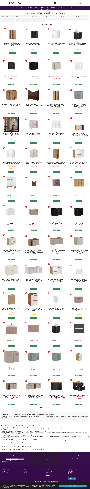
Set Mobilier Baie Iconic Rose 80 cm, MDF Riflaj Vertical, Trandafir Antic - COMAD (34, 338)
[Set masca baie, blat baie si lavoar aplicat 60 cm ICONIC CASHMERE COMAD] (11, 124)
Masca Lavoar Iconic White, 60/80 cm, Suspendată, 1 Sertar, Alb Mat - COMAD (11, 222)
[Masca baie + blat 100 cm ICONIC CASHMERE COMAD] (56, 241)
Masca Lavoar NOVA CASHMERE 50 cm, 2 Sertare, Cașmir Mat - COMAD (34, 163)
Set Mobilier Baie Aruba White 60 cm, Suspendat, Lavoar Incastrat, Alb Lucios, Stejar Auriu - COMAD (79, 163)
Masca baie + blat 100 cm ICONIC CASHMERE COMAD (56, 251)
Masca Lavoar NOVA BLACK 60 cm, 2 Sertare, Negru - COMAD (33, 76)
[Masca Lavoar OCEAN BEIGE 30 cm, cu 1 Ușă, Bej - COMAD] (79, 357)
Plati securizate (25, 471)
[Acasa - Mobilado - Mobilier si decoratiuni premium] (15, 3)
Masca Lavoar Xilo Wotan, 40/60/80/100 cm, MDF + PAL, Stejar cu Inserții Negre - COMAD (12, 44)
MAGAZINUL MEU (6, 469)
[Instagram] (47, 459)
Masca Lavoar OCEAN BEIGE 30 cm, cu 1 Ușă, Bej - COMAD (79, 367)
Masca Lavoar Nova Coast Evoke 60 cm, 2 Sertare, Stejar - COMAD (11, 105)
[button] (30, 487)
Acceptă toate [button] (73, 485)
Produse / (40, 12)
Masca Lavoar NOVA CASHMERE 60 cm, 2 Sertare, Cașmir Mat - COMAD (34, 134)
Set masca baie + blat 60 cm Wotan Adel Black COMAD (78, 396)
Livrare (3, 475)
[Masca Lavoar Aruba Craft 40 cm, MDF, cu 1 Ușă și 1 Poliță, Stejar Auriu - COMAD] (11, 299)
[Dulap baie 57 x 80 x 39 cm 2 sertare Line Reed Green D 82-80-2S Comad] (34, 357)
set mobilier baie (73, 447)
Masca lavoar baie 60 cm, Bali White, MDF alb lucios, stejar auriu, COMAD (11, 192)
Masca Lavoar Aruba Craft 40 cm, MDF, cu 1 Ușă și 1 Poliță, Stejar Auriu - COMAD (11, 309)
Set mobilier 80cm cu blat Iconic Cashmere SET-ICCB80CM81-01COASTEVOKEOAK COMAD (11, 396)
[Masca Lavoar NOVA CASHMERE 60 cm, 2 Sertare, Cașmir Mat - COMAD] (34, 124)
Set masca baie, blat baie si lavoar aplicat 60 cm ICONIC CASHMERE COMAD (11, 134)
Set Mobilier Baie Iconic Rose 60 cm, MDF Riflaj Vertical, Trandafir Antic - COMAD (79, 309)
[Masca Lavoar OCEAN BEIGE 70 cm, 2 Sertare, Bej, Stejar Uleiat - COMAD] (11, 241)
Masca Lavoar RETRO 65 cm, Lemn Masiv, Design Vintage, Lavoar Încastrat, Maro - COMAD (34, 193)
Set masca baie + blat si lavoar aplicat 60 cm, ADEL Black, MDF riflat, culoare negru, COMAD (78, 44)
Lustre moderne (49, 473)
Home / (37, 12)
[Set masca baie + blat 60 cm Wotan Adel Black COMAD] (79, 386)
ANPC (24, 475)
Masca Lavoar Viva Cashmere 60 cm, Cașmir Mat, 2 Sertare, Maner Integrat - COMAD (79, 251)
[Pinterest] (45, 459)
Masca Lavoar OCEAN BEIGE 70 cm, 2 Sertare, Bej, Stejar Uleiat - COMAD (11, 251)
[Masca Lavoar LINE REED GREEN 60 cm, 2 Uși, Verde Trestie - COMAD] (56, 357)
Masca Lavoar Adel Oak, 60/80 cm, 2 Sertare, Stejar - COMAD (78, 192)
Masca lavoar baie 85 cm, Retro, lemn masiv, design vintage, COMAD (33, 105)
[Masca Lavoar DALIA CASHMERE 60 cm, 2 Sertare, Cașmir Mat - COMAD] (56, 66)
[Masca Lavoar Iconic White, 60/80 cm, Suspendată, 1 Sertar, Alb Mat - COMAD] (11, 212)
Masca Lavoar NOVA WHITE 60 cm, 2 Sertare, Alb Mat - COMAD (56, 134)
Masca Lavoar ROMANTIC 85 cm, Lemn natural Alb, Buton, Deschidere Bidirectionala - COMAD (79, 280)
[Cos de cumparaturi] (80, 3)
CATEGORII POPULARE (51, 469)
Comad (12, 42)
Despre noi (4, 471)
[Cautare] (55, 3)
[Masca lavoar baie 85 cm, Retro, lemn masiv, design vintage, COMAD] (34, 95)
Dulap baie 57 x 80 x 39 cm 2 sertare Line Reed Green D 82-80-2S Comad (33, 367)
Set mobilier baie (49, 472)
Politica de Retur (26, 472)
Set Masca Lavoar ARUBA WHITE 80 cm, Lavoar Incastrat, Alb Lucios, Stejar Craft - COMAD (56, 280)
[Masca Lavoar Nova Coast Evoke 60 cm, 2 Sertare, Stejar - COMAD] (11, 95)
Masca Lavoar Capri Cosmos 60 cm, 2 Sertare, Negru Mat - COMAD (79, 337)
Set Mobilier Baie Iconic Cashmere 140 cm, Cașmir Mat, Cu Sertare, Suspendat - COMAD (33, 396)
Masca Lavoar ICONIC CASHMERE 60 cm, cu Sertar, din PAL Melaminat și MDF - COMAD (11, 367)
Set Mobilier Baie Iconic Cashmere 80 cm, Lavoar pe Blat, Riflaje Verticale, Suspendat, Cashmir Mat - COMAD (34, 251)
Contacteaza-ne (72, 478)
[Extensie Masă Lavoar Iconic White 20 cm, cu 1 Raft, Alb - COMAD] (56, 299)
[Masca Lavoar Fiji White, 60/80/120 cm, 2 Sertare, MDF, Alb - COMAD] (56, 34)
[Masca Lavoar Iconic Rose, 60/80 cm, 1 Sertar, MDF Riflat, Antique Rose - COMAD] (34, 212)
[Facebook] (43, 459)
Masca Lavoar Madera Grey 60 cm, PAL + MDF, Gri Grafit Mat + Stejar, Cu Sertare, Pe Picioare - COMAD (56, 193)
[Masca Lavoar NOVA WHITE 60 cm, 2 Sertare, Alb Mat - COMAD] (56, 124)
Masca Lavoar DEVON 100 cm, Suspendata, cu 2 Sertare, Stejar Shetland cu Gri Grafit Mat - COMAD (79, 134)
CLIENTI (25, 469)
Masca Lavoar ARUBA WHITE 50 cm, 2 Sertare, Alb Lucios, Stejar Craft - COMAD (33, 309)
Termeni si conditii (5, 472)
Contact (3, 476)
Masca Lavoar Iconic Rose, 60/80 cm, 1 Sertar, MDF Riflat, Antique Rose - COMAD (34, 222)
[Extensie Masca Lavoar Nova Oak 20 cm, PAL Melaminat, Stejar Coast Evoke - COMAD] (56, 153)
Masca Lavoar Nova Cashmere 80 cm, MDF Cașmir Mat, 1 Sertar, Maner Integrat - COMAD (34, 280)
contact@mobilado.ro (75, 460)
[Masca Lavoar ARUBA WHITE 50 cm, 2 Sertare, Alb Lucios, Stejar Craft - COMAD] (34, 299)
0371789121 (75, 458)
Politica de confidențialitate (51, 486)
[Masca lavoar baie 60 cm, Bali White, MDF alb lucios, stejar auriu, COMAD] (11, 182)
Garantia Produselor (26, 473)
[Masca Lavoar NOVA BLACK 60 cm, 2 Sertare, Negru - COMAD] (34, 66)
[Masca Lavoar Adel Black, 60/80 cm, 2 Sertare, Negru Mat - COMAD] (34, 34)
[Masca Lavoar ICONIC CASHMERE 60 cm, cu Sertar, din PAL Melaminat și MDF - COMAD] (11, 357)
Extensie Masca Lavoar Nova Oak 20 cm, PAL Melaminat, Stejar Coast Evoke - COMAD (56, 163)
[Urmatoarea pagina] (49, 407)
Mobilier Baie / (45, 12)
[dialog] (45, 485)
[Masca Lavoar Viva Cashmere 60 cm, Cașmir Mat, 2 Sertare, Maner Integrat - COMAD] (79, 241)
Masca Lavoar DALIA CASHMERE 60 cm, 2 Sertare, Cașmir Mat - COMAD (56, 76)
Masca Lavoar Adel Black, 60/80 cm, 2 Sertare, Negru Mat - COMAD (34, 44)
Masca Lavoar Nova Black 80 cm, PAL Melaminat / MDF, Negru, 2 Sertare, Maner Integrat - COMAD (56, 222)
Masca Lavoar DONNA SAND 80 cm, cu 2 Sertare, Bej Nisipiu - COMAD (11, 280)
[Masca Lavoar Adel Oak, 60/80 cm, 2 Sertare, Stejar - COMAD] (79, 183)
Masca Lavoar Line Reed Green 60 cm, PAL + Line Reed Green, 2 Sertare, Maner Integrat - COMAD (79, 105)
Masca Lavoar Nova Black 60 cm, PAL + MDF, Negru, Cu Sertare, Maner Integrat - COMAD (79, 222)
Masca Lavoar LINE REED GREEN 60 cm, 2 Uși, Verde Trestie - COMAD (56, 367)
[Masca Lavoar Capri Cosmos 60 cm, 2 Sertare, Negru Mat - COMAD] (79, 328)
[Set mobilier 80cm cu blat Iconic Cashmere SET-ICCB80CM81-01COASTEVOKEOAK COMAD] (11, 386)
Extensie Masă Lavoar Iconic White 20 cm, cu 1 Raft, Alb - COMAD (56, 309)
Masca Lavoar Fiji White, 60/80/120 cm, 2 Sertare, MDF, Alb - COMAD (56, 44)
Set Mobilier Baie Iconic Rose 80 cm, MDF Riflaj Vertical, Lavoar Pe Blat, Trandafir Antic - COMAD (11, 338)
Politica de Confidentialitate (7, 473)
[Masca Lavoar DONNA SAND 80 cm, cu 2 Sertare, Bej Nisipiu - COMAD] (11, 270)
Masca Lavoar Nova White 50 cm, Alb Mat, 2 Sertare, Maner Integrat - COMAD (79, 76)
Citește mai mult (5, 419)
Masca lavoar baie (49, 471)
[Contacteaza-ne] (78, 3)
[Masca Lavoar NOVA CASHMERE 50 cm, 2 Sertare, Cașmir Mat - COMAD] (34, 153)
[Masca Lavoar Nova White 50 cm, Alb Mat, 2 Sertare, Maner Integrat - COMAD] (79, 66)
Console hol (48, 475)
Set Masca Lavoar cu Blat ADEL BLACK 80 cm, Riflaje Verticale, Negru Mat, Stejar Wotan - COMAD (56, 396)
